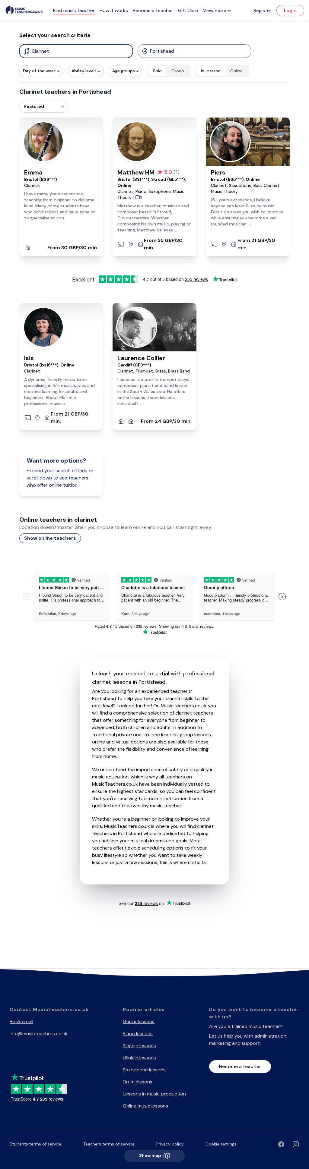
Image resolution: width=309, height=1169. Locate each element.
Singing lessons (139, 1045)
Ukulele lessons (139, 1057)
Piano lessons (138, 1033)
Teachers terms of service (109, 1144)
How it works (114, 10)
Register (262, 10)
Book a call (21, 1021)
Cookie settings (221, 1144)
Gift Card (188, 10)
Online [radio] (236, 71)
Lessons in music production (154, 1094)
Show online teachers (50, 538)
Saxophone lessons (144, 1070)
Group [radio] (177, 71)
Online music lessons (145, 1106)
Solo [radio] (157, 71)
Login (290, 10)
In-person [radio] (211, 71)
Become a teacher (153, 10)
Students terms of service (36, 1144)
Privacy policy (170, 1144)
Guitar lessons (138, 1021)
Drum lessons (137, 1082)
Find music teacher (74, 10)
